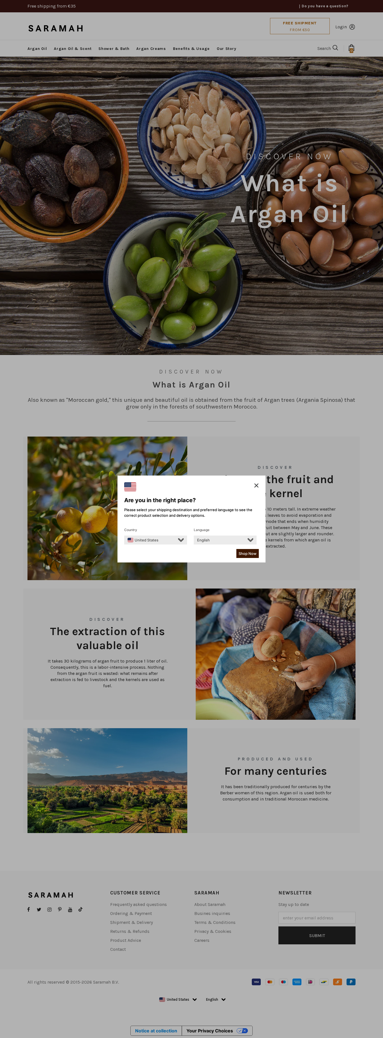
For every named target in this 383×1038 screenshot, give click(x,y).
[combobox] (143, 540)
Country (130, 530)
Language (201, 530)
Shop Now (248, 553)
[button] (256, 485)
